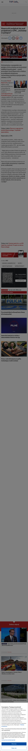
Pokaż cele (14, 748)
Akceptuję (14, 743)
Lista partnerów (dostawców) (8, 740)
